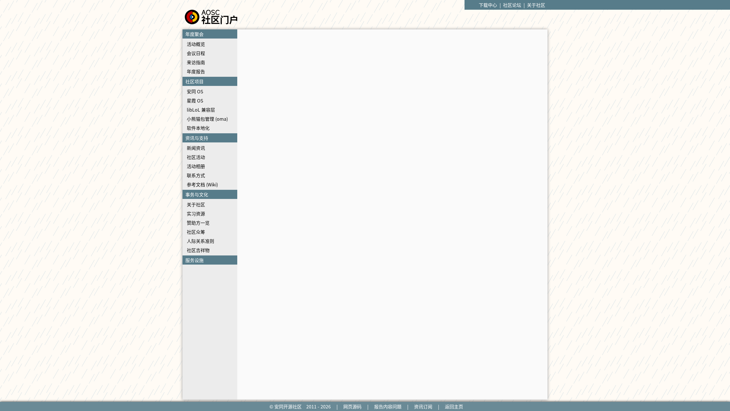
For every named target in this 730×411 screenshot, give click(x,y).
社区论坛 (512, 4)
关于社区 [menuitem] (196, 204)
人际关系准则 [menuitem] (200, 240)
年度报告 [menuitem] (196, 71)
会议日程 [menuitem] (196, 53)
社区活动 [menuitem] (196, 157)
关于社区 (536, 4)
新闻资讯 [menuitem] (196, 147)
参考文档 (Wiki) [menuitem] (202, 184)
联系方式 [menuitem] (196, 175)
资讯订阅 (423, 406)
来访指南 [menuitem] (196, 62)
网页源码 (352, 406)
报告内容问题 (388, 406)
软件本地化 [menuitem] (198, 127)
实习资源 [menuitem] (196, 213)
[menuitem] (209, 53)
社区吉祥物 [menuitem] (198, 250)
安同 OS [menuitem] (195, 91)
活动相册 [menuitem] (196, 166)
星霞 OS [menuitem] (195, 100)
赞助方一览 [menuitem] (198, 222)
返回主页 (454, 406)
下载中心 (488, 4)
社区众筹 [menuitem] (196, 231)
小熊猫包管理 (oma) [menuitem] (207, 118)
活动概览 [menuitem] (196, 44)
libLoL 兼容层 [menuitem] (201, 109)
